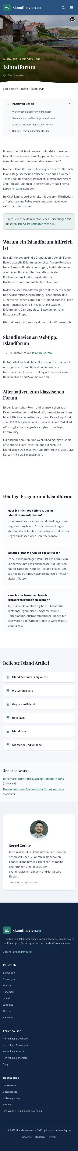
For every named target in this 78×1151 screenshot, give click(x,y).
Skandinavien (10, 89)
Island (24, 89)
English (52, 1137)
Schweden (9, 973)
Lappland (8, 1005)
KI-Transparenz (11, 1098)
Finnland (7, 986)
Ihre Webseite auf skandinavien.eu (22, 1111)
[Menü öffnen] (71, 7)
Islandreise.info (42, 353)
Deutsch (40, 1137)
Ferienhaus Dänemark (15, 1058)
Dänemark (8, 992)
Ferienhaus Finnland (14, 1051)
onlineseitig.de (62, 1130)
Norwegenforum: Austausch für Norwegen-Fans (33, 789)
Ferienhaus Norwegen (15, 1045)
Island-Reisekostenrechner (36, 224)
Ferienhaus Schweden (15, 1039)
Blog (5, 1064)
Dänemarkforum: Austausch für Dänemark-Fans (33, 779)
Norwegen (9, 979)
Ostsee (7, 1011)
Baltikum (8, 1018)
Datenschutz (10, 1092)
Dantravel (26, 952)
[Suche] (63, 7)
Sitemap (7, 1105)
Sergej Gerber (20, 845)
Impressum (9, 1085)
